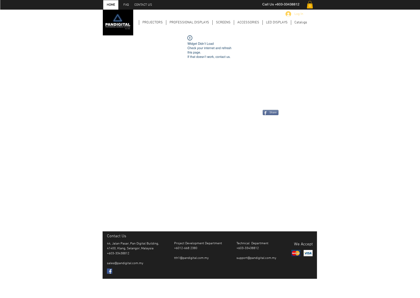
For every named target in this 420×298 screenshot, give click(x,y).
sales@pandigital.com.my (125, 263)
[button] (310, 5)
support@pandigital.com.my (256, 258)
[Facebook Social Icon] (109, 271)
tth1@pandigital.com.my (191, 258)
